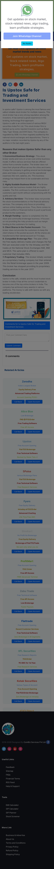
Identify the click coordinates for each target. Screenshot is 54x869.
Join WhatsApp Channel (27, 36)
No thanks (27, 43)
